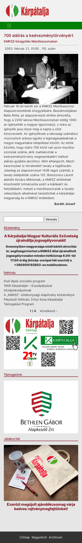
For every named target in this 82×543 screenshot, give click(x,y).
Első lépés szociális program (24, 281)
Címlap (25, 537)
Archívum (55, 537)
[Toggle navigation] (9, 25)
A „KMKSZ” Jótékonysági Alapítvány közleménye (39, 295)
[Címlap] (27, 11)
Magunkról (39, 537)
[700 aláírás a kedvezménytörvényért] (41, 79)
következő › (48, 311)
